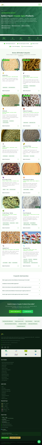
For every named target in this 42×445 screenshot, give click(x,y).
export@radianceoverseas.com (7, 425)
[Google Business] (5, 347)
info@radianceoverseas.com (6, 344)
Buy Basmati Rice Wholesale (8, 321)
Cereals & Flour (4, 371)
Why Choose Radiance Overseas (10, 323)
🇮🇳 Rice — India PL (5, 404)
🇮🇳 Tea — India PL (5, 406)
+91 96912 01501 (5, 418)
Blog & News (4, 394)
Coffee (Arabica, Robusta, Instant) (7, 363)
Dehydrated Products (5, 374)
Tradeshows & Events (5, 395)
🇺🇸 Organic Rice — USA (5, 409)
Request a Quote (4, 398)
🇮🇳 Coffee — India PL (5, 403)
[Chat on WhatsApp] (39, 441)
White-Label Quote (16, 437)
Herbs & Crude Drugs (5, 375)
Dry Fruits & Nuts (4, 372)
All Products (4, 388)
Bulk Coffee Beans (29, 321)
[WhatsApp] (8, 347)
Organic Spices (4, 365)
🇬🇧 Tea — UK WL (4, 410)
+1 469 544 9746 (4, 430)
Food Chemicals (4, 377)
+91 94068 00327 (7, 420)
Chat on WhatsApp (5, 427)
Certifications (4, 392)
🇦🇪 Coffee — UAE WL (5, 407)
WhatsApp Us (28, 311)
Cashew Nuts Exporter (21, 326)
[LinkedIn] (2, 1)
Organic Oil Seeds (5, 368)
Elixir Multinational (8, 443)
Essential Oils (4, 366)
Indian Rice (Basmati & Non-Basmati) (8, 362)
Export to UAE (37, 321)
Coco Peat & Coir (4, 380)
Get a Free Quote (16, 311)
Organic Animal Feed (5, 378)
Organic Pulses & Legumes (6, 369)
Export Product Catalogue (6, 389)
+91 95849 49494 (7, 422)
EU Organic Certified (22, 323)
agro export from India (24, 21)
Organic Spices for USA (19, 321)
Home (2, 10)
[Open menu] (39, 4)
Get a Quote (5, 437)
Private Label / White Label (6, 391)
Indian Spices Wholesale (32, 323)
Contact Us (3, 397)
